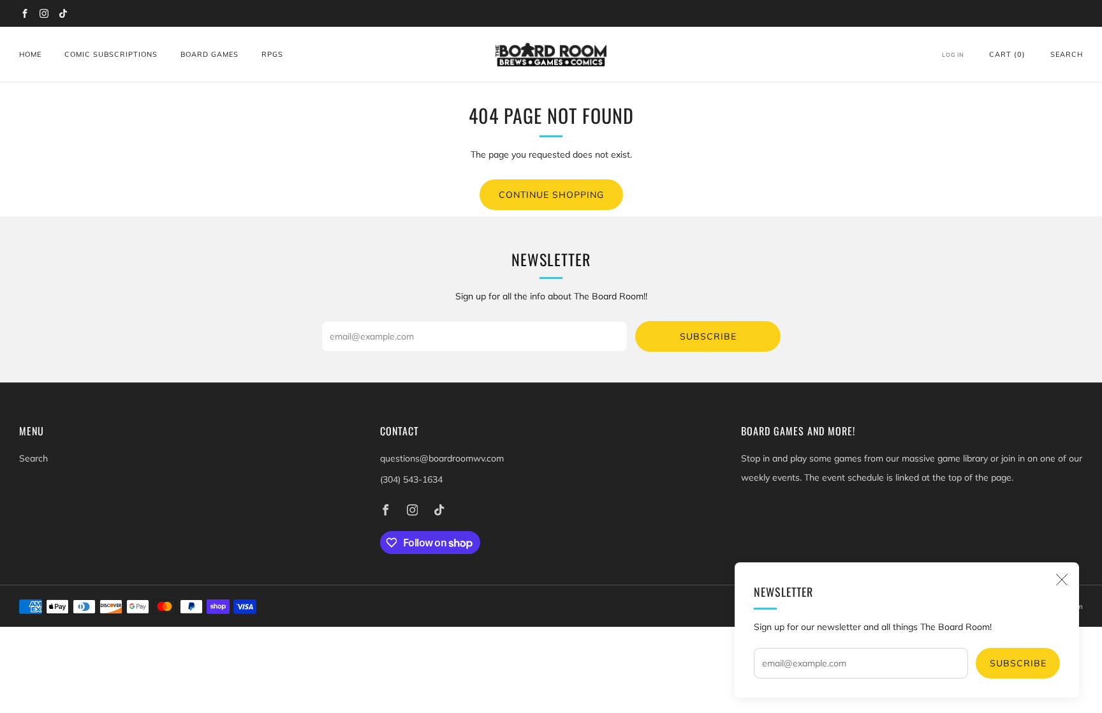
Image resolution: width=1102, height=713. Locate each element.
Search (1066, 54)
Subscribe (1018, 663)
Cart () (1007, 54)
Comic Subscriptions (111, 54)
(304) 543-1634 (411, 479)
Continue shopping (551, 194)
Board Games (209, 54)
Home (30, 54)
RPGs (272, 54)
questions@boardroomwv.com (442, 458)
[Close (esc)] (1062, 579)
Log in (953, 54)
